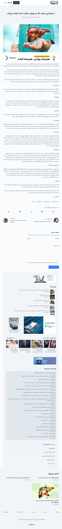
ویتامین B (47, 202)
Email (28, 239)
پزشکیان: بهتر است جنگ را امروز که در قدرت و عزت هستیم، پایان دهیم (39, 404)
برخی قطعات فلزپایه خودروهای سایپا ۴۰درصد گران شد (43, 407)
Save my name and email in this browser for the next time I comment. (42, 262)
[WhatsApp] (19, 212)
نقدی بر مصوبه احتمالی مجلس (48, 423)
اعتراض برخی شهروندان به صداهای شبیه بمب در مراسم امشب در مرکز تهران (38, 376)
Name (57, 239)
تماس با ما (33, 512)
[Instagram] (8, 2)
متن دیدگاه (56, 246)
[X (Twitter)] (11, 2)
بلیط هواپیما (52, 448)
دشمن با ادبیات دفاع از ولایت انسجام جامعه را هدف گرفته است (41, 437)
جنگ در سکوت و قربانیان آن (49, 433)
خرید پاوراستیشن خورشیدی (48, 456)
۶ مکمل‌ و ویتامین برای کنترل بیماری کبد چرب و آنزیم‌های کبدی (47, 501)
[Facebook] (53, 212)
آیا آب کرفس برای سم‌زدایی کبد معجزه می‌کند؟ (18, 478)
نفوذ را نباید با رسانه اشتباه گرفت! (48, 420)
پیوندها (45, 512)
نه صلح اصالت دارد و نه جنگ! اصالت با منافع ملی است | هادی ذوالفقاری (39, 392)
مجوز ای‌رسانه (5, 512)
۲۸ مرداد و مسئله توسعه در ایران (41, 300)
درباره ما (57, 512)
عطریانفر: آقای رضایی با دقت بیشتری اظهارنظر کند (44, 373)
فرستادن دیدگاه (53, 267)
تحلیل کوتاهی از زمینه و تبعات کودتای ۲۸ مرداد (44, 417)
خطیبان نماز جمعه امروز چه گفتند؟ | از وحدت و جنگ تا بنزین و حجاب (39, 382)
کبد (32, 202)
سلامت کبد (55, 202)
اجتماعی (26, 17)
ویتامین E (39, 202)
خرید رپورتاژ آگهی (51, 460)
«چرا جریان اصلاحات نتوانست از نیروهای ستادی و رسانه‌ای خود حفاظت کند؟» (32, 311)
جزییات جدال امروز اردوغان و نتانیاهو (47, 379)
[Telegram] (6, 2)
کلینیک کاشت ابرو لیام (49, 452)
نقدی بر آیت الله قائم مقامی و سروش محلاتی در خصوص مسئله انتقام (39, 410)
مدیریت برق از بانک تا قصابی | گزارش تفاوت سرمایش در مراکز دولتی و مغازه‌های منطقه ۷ (35, 389)
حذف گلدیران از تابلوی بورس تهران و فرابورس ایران (38, 306)
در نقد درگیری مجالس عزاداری (48, 414)
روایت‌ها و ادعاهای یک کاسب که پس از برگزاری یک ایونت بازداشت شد (33, 290)
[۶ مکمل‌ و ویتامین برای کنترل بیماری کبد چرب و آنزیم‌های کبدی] (45, 490)
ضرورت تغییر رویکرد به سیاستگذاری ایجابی (45, 427)
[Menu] (4, 2)
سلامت (22, 17)
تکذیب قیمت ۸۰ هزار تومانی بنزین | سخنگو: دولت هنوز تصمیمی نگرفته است (38, 396)
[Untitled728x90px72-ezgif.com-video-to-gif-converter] (31, 58)
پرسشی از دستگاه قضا (44, 295)
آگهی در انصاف (20, 512)
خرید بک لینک (51, 464)
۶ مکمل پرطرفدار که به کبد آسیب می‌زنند (49, 478)
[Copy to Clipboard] (8, 212)
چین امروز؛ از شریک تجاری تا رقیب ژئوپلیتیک (45, 430)
